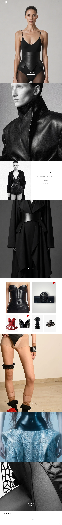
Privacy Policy (42, 514)
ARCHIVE (18, 2)
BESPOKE (21, 2)
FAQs (32, 520)
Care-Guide (33, 519)
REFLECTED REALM (31, 403)
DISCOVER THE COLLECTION (31, 74)
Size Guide (33, 514)
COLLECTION (13, 2)
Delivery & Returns (34, 518)
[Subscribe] (22, 517)
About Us (51, 514)
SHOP (9, 2)
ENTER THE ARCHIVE (31, 505)
